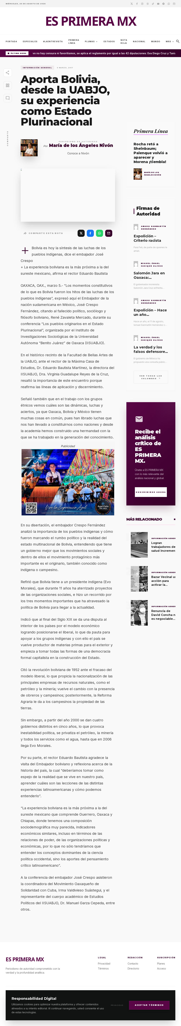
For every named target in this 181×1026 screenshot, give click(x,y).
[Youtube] (158, 3)
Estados (109, 41)
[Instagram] (142, 3)
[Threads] (147, 3)
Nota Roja (124, 41)
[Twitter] (131, 3)
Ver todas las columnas (150, 377)
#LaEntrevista (53, 41)
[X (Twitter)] (81, 233)
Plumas (91, 41)
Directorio (133, 968)
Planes (161, 963)
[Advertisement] (150, 88)
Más (170, 41)
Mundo (155, 41)
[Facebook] (137, 3)
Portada (11, 41)
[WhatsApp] (99, 233)
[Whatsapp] (169, 3)
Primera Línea (73, 41)
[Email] (174, 3)
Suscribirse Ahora (151, 492)
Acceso (161, 968)
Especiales (30, 41)
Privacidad (117, 1005)
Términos (103, 968)
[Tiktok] (153, 3)
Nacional (139, 41)
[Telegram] (163, 3)
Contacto (133, 963)
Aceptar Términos (149, 1005)
